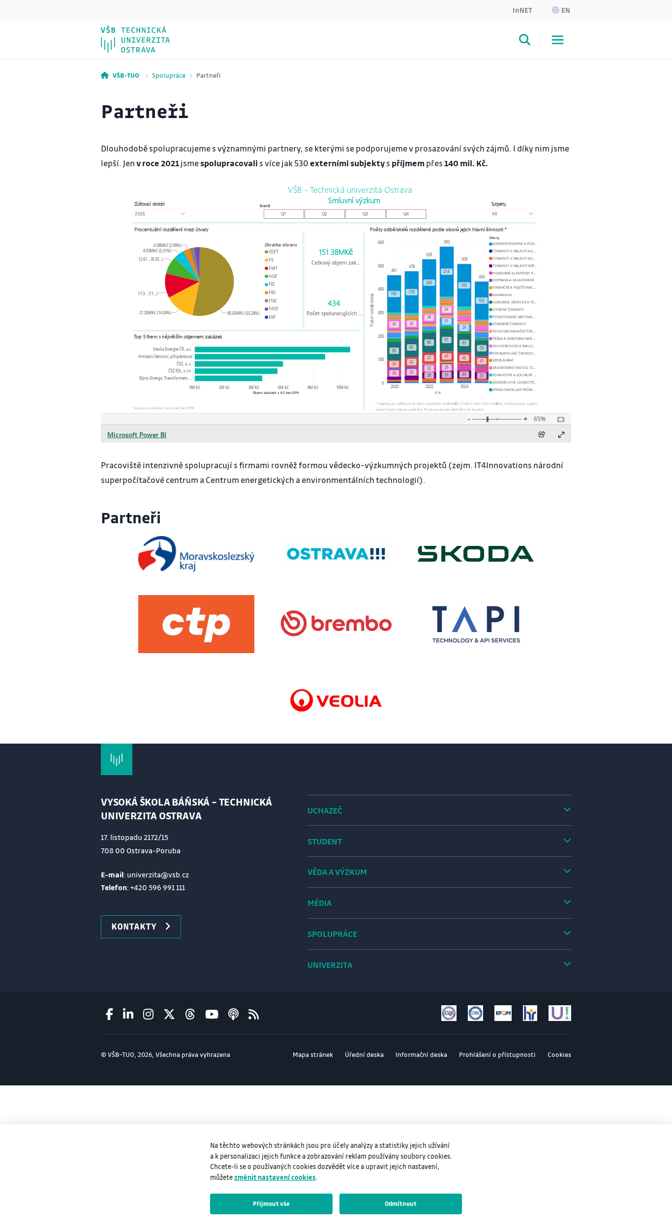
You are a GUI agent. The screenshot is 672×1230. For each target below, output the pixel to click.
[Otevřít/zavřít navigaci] (557, 40)
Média (319, 903)
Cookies (559, 1054)
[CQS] (449, 1013)
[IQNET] (475, 1013)
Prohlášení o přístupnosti (497, 1054)
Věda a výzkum (337, 872)
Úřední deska (364, 1054)
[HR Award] (530, 1013)
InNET (522, 9)
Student (324, 841)
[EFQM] (502, 1013)
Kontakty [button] (133, 926)
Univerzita (329, 965)
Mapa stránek (313, 1054)
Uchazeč (324, 810)
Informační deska (421, 1054)
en (565, 9)
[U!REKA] (560, 1013)
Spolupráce (168, 75)
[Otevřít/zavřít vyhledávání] (525, 41)
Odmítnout (401, 1203)
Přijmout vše (271, 1203)
